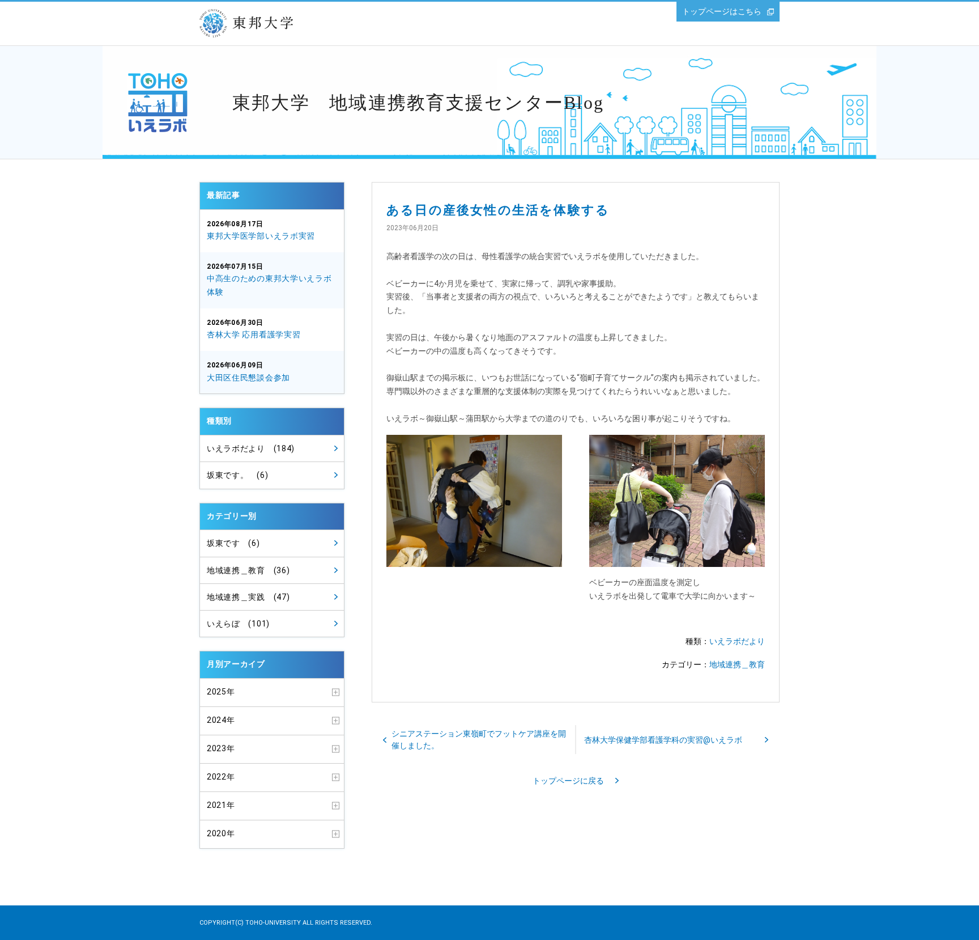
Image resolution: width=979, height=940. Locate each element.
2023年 (221, 748)
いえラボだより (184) (251, 448)
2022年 (221, 776)
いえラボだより (737, 641)
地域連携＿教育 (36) (248, 570)
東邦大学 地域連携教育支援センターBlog (418, 102)
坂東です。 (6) (237, 475)
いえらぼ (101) (238, 623)
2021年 (221, 805)
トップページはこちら (721, 11)
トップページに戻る (568, 780)
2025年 (221, 691)
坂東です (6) (233, 543)
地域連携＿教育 (737, 664)
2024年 (221, 720)
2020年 (221, 833)
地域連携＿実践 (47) (248, 597)
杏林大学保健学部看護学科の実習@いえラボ (663, 739)
